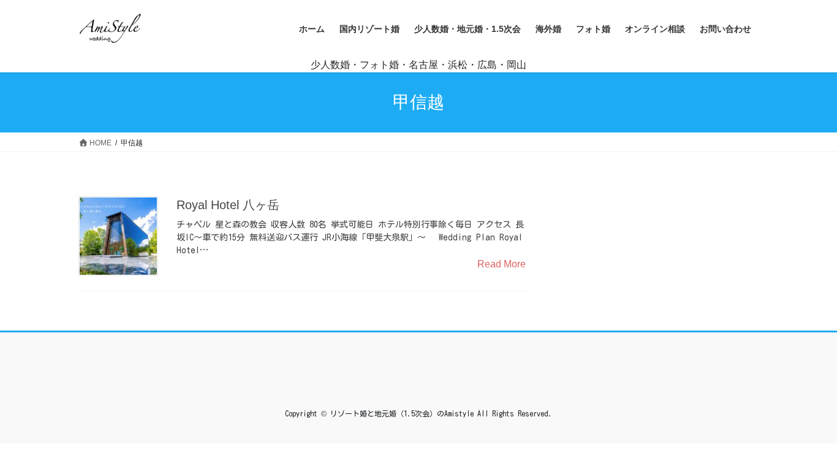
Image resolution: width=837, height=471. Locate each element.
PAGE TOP (806, 446)
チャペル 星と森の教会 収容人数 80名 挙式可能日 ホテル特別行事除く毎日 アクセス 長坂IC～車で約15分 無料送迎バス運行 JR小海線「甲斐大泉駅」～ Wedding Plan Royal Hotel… (350, 237)
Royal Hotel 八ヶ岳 (227, 205)
